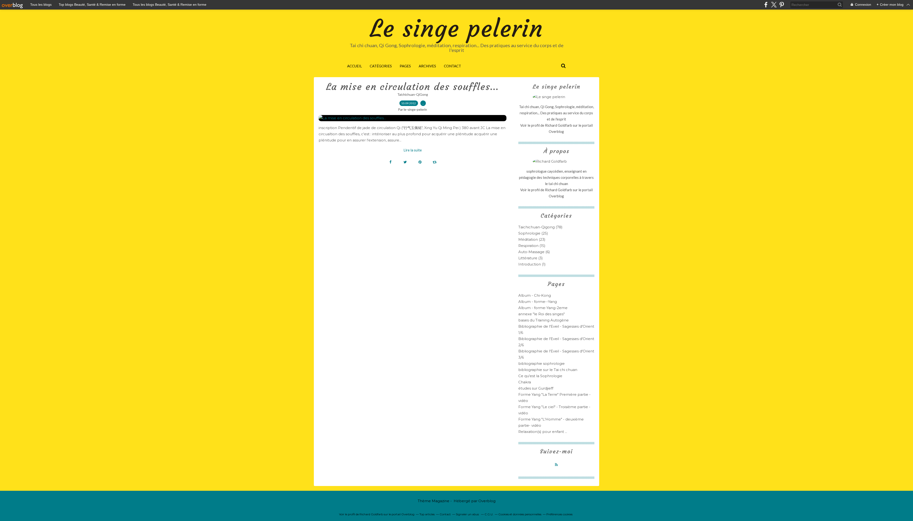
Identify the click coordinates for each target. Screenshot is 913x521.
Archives (427, 66)
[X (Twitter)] (774, 4)
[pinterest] (782, 4)
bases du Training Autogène (543, 320)
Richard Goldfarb (558, 125)
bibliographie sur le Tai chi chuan (547, 369)
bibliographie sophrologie (541, 363)
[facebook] (766, 4)
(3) (530, 258)
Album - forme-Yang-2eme (543, 308)
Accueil (354, 66)
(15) (531, 245)
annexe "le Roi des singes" (541, 314)
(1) (532, 264)
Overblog (486, 501)
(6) (534, 252)
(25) (533, 233)
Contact (452, 66)
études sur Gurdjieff (535, 388)
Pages (405, 66)
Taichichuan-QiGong (412, 94)
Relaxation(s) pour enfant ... (542, 431)
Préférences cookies (559, 514)
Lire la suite (412, 150)
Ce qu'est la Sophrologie (540, 376)
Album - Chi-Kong (534, 295)
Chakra (524, 382)
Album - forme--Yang (537, 301)
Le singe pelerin (456, 28)
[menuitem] (354, 66)
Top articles (427, 514)
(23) (531, 239)
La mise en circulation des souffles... (412, 87)
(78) (540, 227)
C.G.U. (489, 514)
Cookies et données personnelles (519, 514)
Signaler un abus (468, 514)
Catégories (381, 66)
